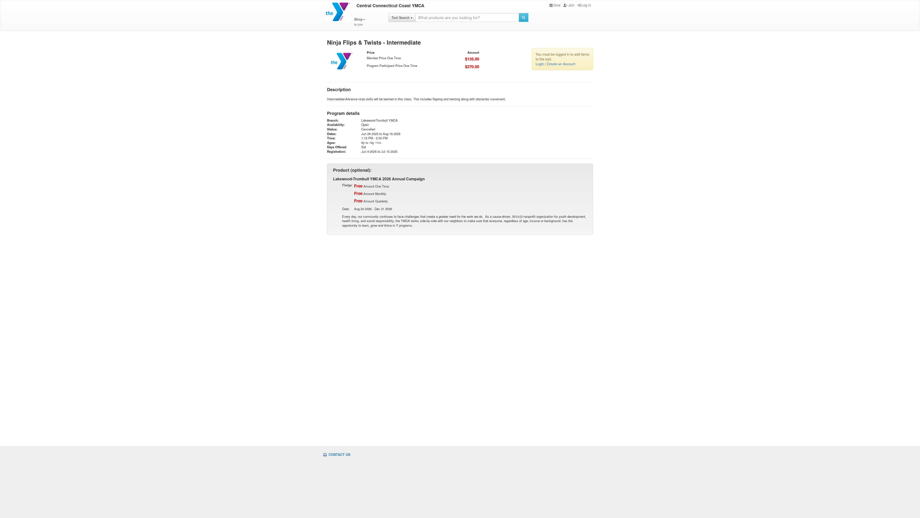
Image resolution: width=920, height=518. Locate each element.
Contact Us (339, 454)
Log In (586, 5)
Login (540, 63)
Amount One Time (371, 186)
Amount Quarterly (371, 201)
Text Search (401, 17)
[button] (360, 21)
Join (571, 5)
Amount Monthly (370, 193)
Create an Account (561, 63)
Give (556, 5)
